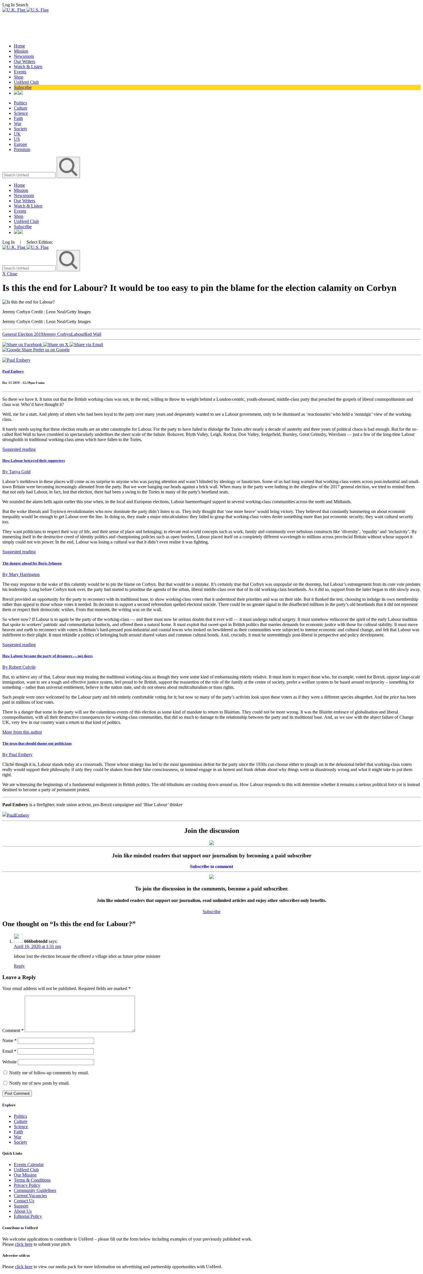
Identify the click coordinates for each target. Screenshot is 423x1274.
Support (21, 1206)
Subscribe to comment (211, 866)
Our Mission (25, 1174)
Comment (13, 1030)
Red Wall (92, 334)
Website (9, 1061)
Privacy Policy (27, 1185)
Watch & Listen (28, 66)
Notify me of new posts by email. (39, 1083)
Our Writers (24, 61)
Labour (77, 334)
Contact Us (24, 1200)
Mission (21, 51)
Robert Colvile (19, 667)
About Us (23, 1211)
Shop (18, 77)
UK (17, 133)
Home (19, 45)
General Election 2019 (22, 334)
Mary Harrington (21, 574)
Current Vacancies (30, 1195)
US (17, 139)
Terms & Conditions (32, 1180)
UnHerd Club (26, 82)
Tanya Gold (16, 471)
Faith (18, 118)
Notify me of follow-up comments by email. (49, 1072)
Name (9, 1040)
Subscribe (23, 87)
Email (9, 1051)
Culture (20, 108)
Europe (20, 144)
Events (20, 71)
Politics (20, 102)
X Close (9, 273)
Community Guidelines (35, 1190)
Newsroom (24, 56)
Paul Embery (13, 371)
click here (24, 1244)
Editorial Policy (28, 1216)
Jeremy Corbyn (57, 334)
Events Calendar (29, 1164)
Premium (22, 149)
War (17, 123)
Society (20, 128)
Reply (19, 966)
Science (21, 113)
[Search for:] (29, 174)
